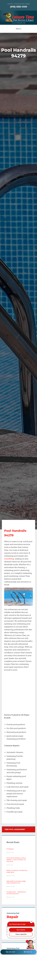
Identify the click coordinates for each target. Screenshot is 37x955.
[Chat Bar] (18, 952)
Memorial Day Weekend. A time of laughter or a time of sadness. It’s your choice (16, 859)
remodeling (9, 559)
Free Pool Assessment (15, 829)
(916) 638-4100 (18, 6)
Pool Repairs (10, 849)
